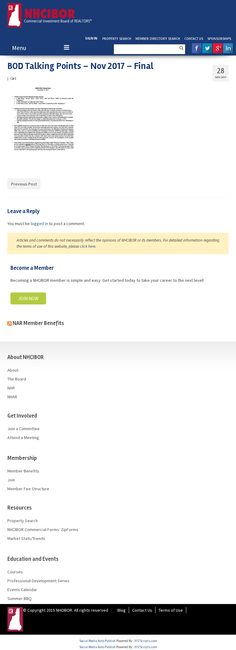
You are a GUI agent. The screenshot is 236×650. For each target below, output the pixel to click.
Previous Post (24, 184)
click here (87, 246)
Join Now (28, 298)
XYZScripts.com (145, 641)
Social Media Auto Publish (97, 641)
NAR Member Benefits (38, 323)
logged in (39, 223)
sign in (91, 38)
